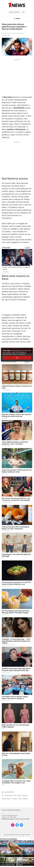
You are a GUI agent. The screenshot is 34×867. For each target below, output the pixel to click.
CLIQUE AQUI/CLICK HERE (22, 819)
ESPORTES (9, 792)
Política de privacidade (13, 810)
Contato (4, 810)
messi (14, 799)
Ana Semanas (6, 35)
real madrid (23, 799)
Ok (17, 357)
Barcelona (9, 795)
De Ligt (17, 795)
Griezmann (6, 799)
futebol (24, 795)
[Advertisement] (17, 77)
